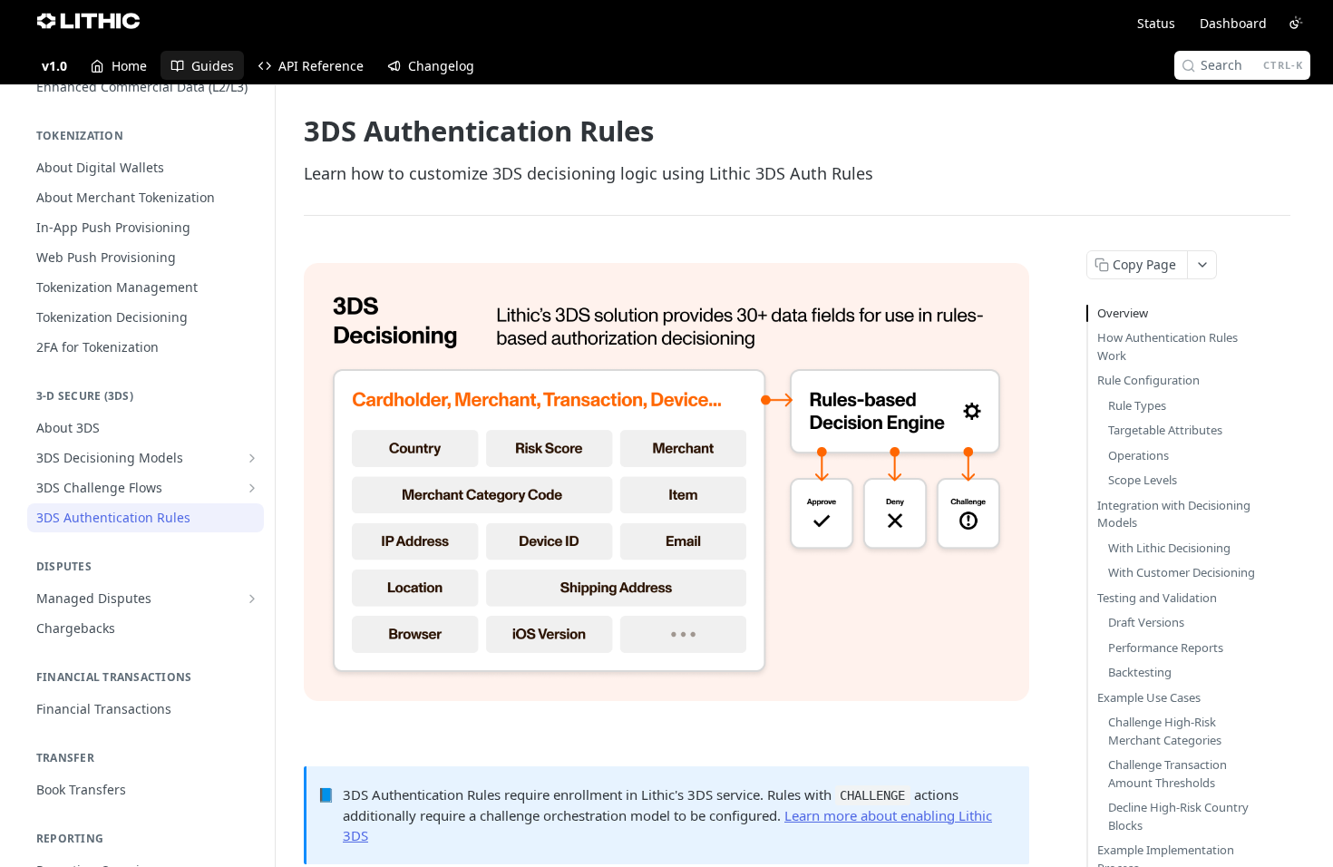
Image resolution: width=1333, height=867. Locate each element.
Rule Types (1137, 405)
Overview (1122, 313)
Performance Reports (1165, 647)
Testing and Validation (1157, 597)
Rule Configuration (1148, 380)
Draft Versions (1146, 622)
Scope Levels (1142, 480)
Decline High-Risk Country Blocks (1178, 816)
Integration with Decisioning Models (1173, 514)
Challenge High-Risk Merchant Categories (1164, 731)
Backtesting (1140, 672)
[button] (666, 480)
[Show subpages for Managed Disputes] (252, 598)
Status (1156, 23)
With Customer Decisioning (1181, 572)
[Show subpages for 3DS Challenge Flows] (252, 488)
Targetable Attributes (1165, 430)
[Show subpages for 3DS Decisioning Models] (252, 458)
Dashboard (1233, 23)
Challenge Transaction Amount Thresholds (1167, 773)
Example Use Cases (1149, 697)
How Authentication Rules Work (1167, 346)
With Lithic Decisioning (1169, 548)
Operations (1138, 455)
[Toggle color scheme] (1295, 22)
